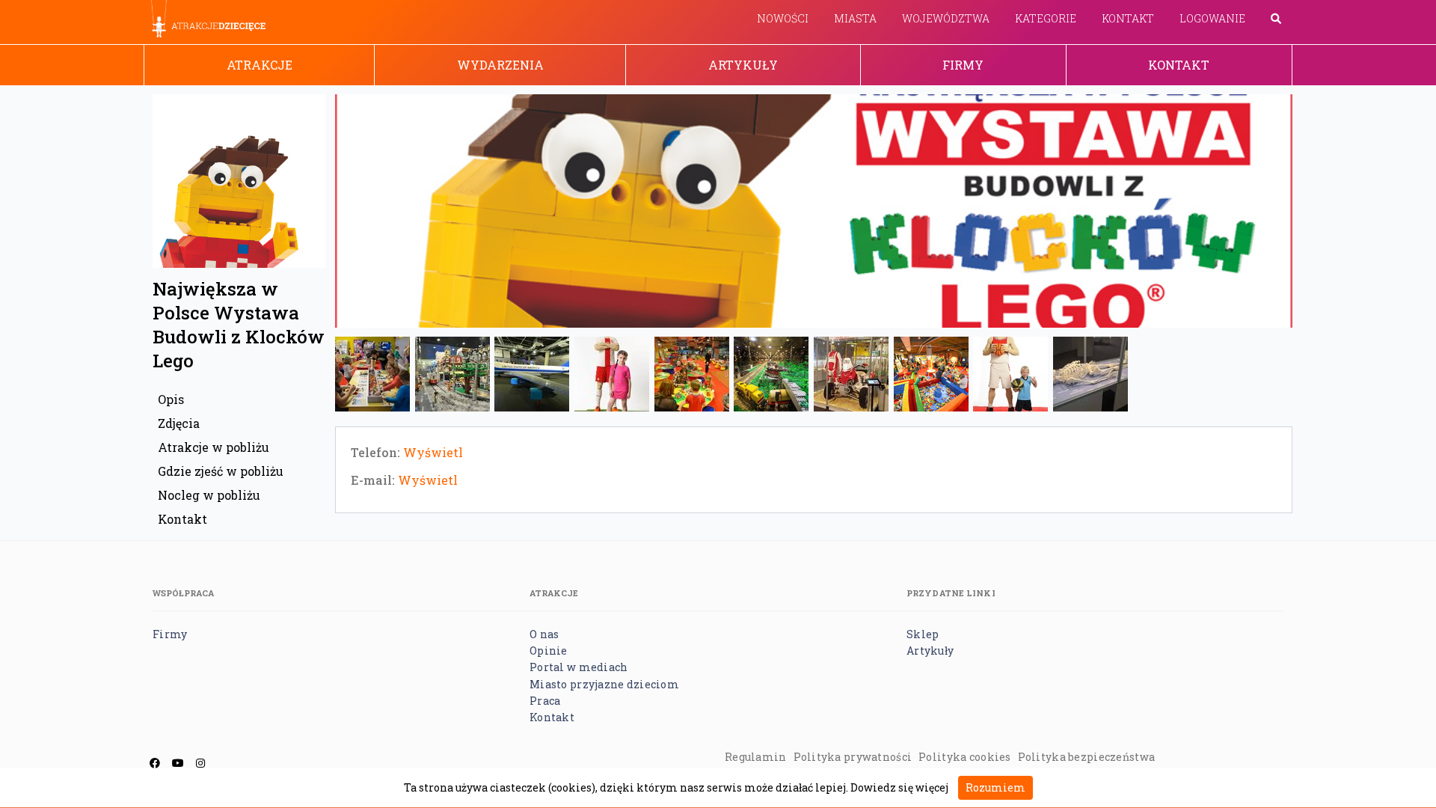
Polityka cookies (964, 757)
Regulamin (756, 757)
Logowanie (1212, 18)
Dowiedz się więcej (899, 787)
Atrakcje (259, 65)
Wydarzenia (500, 65)
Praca (545, 701)
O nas (544, 634)
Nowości (782, 18)
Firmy (963, 65)
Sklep (922, 634)
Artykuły (743, 65)
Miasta (855, 18)
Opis (171, 399)
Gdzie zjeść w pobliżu (220, 471)
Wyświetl (433, 452)
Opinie (549, 650)
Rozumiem (995, 787)
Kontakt (1128, 18)
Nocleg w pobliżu (209, 495)
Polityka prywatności (853, 757)
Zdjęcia (179, 423)
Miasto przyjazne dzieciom (604, 684)
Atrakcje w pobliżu (213, 447)
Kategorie (1045, 18)
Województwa (945, 18)
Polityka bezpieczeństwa (1086, 757)
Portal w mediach (579, 667)
